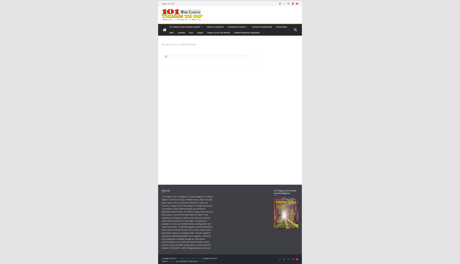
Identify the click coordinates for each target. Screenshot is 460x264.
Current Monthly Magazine (247, 33)
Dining (200, 33)
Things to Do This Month (218, 33)
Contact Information (262, 27)
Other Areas (281, 27)
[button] (201, 27)
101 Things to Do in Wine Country (184, 27)
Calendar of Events (236, 27)
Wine (171, 33)
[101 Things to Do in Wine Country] (164, 30)
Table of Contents (215, 27)
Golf (191, 33)
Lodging (181, 33)
